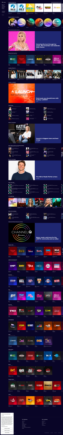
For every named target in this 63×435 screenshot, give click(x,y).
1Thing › (43, 424)
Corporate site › (43, 425)
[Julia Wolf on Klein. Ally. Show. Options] (25, 218)
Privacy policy (51, 432)
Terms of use (55, 432)
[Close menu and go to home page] (4, 2)
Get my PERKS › (24, 426)
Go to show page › (38, 141)
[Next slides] (60, 17)
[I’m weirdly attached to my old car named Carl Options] (25, 193)
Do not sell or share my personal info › (26, 427)
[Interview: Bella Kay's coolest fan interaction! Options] (60, 186)
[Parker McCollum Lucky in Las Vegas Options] (60, 149)
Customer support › (24, 424)
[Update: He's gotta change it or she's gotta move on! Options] (25, 186)
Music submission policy (47, 432)
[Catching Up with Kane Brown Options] (25, 149)
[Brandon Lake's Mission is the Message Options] (25, 156)
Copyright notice (59, 432)
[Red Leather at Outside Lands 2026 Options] (60, 218)
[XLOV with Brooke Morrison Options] (25, 215)
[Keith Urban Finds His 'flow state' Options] (60, 156)
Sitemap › (23, 428)
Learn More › (37, 101)
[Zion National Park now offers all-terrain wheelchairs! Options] (60, 189)
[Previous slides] (59, 17)
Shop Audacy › (23, 425)
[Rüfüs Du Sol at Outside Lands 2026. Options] (60, 215)
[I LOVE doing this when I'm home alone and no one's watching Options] (60, 193)
